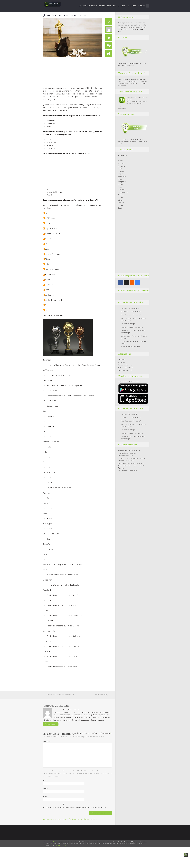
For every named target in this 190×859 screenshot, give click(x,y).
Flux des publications (125, 365)
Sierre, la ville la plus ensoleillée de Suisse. (131, 463)
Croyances (121, 166)
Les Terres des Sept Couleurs (127, 471)
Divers (120, 168)
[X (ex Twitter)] (126, 282)
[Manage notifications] (185, 854)
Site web (45, 796)
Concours (121, 163)
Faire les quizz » (130, 65)
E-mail (45, 788)
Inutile (120, 187)
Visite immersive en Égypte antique (129, 450)
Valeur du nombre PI (134, 315)
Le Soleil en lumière (135, 311)
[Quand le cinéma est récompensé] (72, 37)
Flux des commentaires (125, 367)
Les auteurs (131, 6)
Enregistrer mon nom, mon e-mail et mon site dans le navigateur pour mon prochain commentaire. (74, 807)
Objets (120, 200)
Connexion (121, 362)
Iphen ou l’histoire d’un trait (127, 453)
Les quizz (101, 6)
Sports (120, 208)
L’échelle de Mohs (133, 308)
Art (119, 158)
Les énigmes (111, 6)
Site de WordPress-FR (125, 370)
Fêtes (120, 179)
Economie (121, 171)
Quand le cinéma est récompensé (64, 15)
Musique (121, 195)
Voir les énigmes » (122, 108)
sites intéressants (61, 845)
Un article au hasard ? (88, 6)
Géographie (122, 182)
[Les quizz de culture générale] (133, 52)
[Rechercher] (148, 6)
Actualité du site (123, 155)
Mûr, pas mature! (134, 347)
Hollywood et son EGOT (125, 456)
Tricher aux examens (136, 327)
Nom (45, 780)
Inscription (121, 360)
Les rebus (121, 6)
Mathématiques (123, 192)
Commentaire (48, 741)
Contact (141, 6)
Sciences (121, 203)
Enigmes (121, 174)
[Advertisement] (72, 73)
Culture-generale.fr (48, 842)
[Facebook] (120, 282)
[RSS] (132, 282)
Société (120, 205)
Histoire (120, 184)
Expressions (122, 176)
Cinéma (120, 161)
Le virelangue (131, 324)
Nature (120, 197)
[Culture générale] (53, 4)
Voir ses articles (51, 724)
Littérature (121, 190)
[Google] (137, 282)
